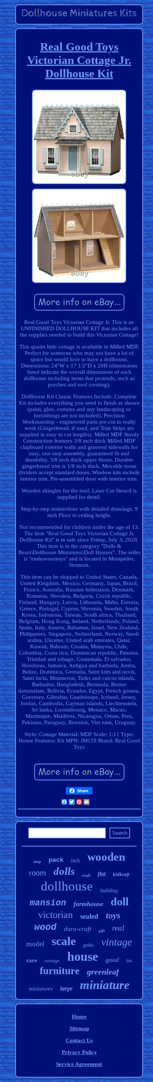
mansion (48, 903)
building (109, 890)
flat (101, 874)
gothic (88, 945)
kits (129, 960)
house (82, 956)
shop (37, 862)
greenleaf (103, 971)
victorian (55, 914)
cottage (52, 960)
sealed (89, 916)
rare (31, 960)
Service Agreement (79, 1064)
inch (75, 860)
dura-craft (77, 928)
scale (64, 941)
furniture (59, 970)
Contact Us (79, 1040)
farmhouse (88, 904)
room (37, 873)
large (66, 988)
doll (119, 901)
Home (79, 1017)
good (112, 959)
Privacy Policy (79, 1052)
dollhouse (67, 886)
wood (45, 927)
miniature (105, 985)
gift (102, 930)
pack (56, 860)
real (118, 928)
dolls (64, 871)
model (35, 944)
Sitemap (79, 1028)
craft (86, 875)
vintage (116, 942)
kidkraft (121, 874)
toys (113, 915)
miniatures (41, 989)
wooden (106, 856)
